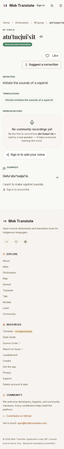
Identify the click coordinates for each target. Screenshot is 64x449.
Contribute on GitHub (19, 416)
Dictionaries (21, 22)
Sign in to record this (18, 189)
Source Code (10, 343)
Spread (7, 284)
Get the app (9, 366)
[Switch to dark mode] (52, 5)
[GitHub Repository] (7, 242)
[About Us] (25, 242)
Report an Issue (12, 349)
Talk (5, 296)
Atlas (5, 266)
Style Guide (9, 337)
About (6, 260)
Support (7, 378)
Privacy (7, 372)
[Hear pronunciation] (41, 37)
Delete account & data (15, 384)
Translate (8, 290)
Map (5, 278)
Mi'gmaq (39, 22)
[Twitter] (16, 242)
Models (7, 302)
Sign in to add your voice (28, 154)
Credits (7, 360)
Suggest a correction (43, 64)
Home (6, 22)
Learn (6, 308)
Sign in (41, 5)
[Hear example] (57, 177)
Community (9, 314)
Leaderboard (10, 355)
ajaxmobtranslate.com (32, 423)
